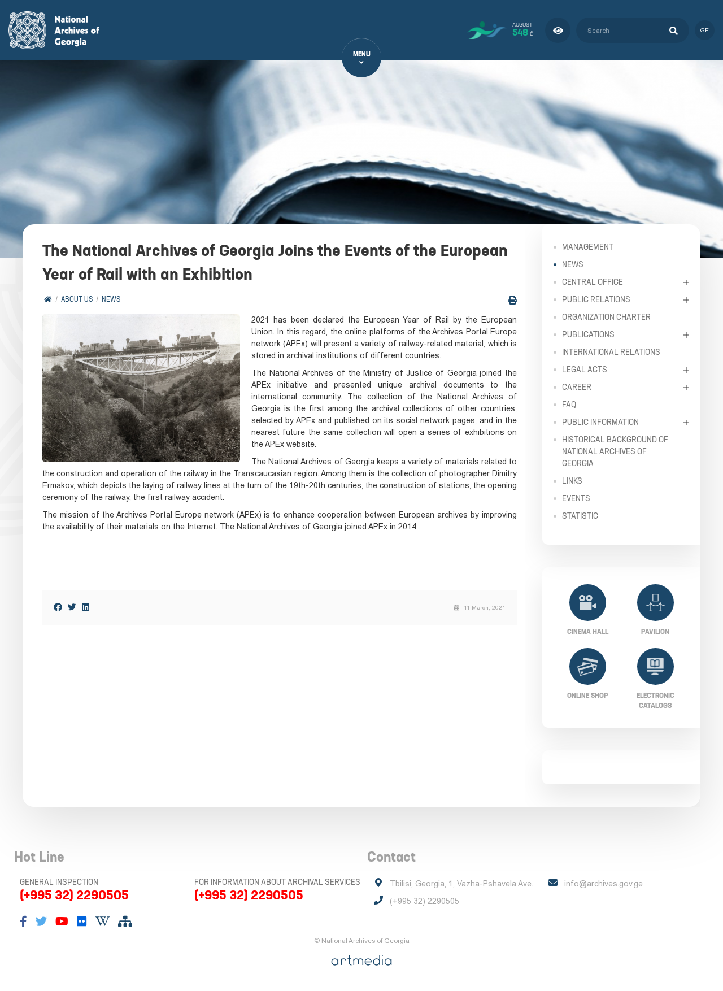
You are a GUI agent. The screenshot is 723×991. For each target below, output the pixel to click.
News (111, 299)
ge (704, 30)
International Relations (611, 352)
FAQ (569, 404)
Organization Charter (606, 317)
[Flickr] (82, 921)
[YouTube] (61, 921)
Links (572, 481)
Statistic (580, 516)
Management (587, 247)
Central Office (592, 282)
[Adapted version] (557, 30)
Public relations (596, 299)
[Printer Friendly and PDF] (512, 300)
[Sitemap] (125, 921)
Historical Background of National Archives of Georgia (615, 451)
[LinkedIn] (85, 607)
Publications (588, 334)
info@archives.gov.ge (603, 883)
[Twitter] (72, 607)
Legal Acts (584, 369)
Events (576, 498)
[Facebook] (58, 607)
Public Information (600, 422)
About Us (77, 299)
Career (576, 387)
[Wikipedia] (102, 921)
